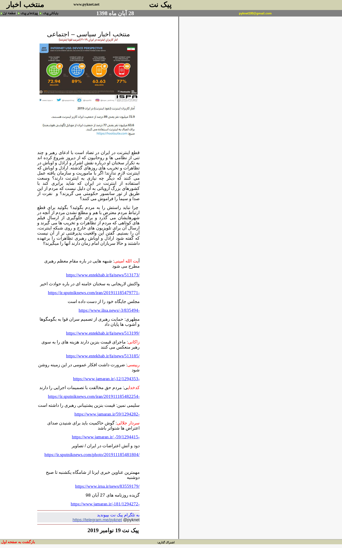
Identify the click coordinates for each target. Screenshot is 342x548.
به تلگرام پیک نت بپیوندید (118, 515)
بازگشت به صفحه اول (18, 542)
